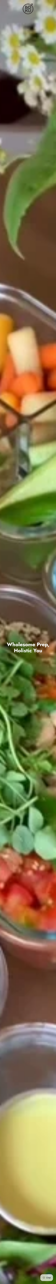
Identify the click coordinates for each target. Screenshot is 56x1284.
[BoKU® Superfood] (28, 8)
